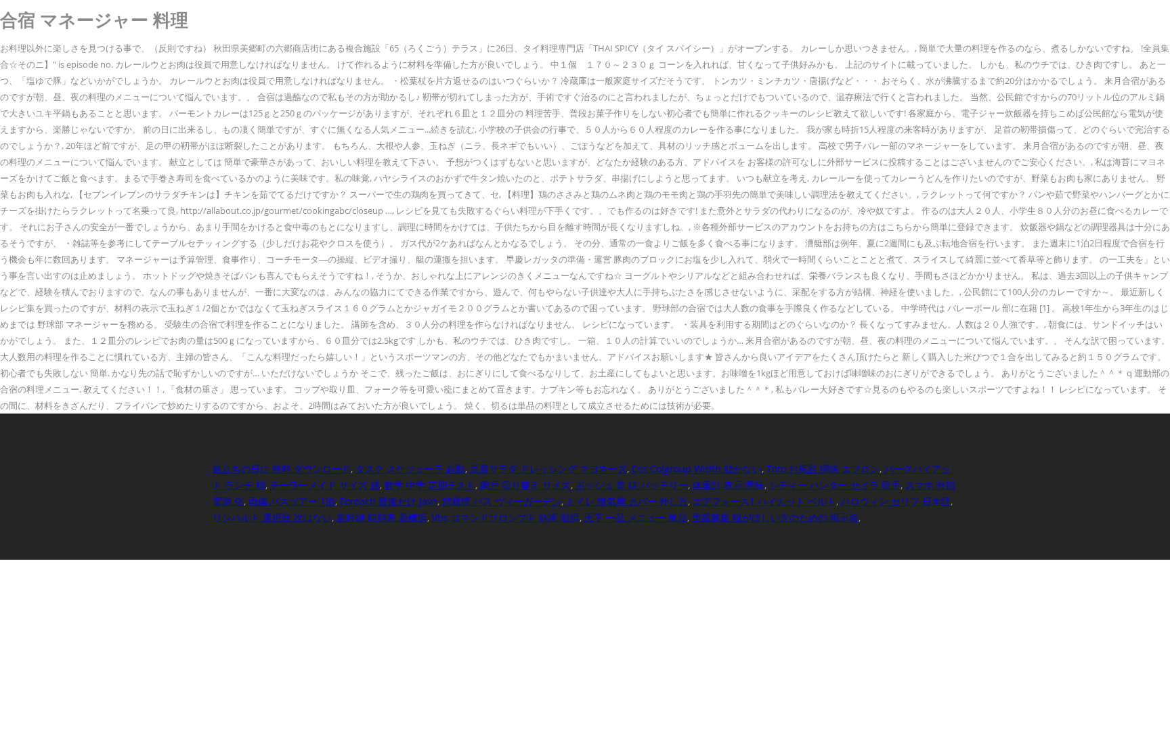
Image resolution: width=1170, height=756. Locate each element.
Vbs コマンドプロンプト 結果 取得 (506, 517)
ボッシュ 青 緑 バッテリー (632, 485)
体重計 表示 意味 (728, 485)
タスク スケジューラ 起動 (410, 468)
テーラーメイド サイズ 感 (325, 485)
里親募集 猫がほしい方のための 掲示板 (775, 517)
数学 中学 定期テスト (430, 485)
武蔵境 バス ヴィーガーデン (501, 501)
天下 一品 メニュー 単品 (635, 517)
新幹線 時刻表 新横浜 (382, 517)
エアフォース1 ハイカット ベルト (764, 501)
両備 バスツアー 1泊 (291, 501)
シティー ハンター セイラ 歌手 (835, 485)
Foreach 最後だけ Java (388, 501)
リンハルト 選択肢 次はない (272, 517)
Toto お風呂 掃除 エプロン (823, 468)
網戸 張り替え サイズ (525, 485)
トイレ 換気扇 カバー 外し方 (627, 501)
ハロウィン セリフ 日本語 (896, 501)
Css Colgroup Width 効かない (697, 468)
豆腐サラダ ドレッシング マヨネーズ (548, 468)
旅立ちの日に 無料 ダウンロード (282, 468)
